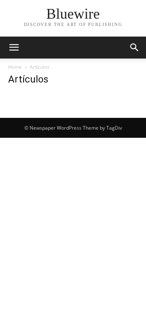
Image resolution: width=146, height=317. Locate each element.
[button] (14, 48)
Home (15, 66)
